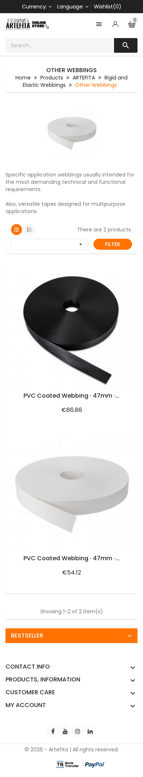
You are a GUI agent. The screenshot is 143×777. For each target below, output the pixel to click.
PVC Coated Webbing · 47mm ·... (71, 395)
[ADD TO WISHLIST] (108, 268)
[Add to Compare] (123, 268)
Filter (112, 244)
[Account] (115, 24)
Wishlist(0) (107, 6)
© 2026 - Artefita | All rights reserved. (72, 749)
